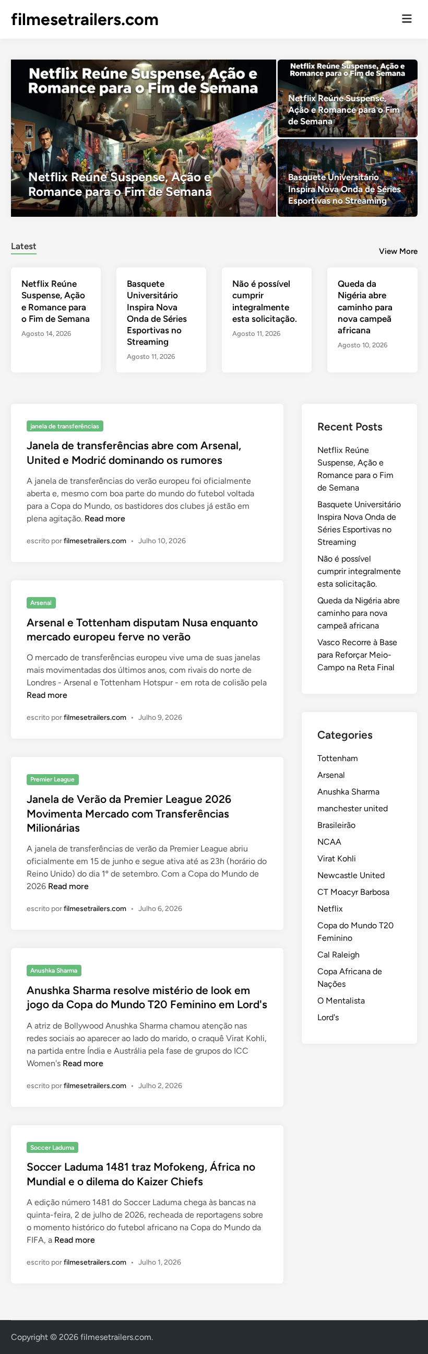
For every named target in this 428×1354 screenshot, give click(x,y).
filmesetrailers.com (85, 19)
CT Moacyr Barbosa (353, 892)
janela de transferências (64, 426)
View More (398, 251)
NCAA (329, 842)
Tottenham (337, 758)
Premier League (52, 779)
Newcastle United (351, 875)
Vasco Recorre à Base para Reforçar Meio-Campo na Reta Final (357, 654)
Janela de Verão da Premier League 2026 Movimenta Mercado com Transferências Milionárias (129, 813)
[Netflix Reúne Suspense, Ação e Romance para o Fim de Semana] (143, 138)
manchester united (352, 808)
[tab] (24, 244)
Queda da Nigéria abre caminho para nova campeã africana (365, 306)
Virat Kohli (336, 858)
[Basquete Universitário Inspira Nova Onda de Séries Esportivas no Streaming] (348, 178)
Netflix (330, 909)
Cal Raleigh (338, 955)
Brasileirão (336, 825)
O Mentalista (341, 1001)
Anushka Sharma (53, 970)
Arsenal (41, 602)
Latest (24, 246)
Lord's (328, 1017)
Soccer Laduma (52, 1147)
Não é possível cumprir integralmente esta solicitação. (359, 571)
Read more (105, 518)
